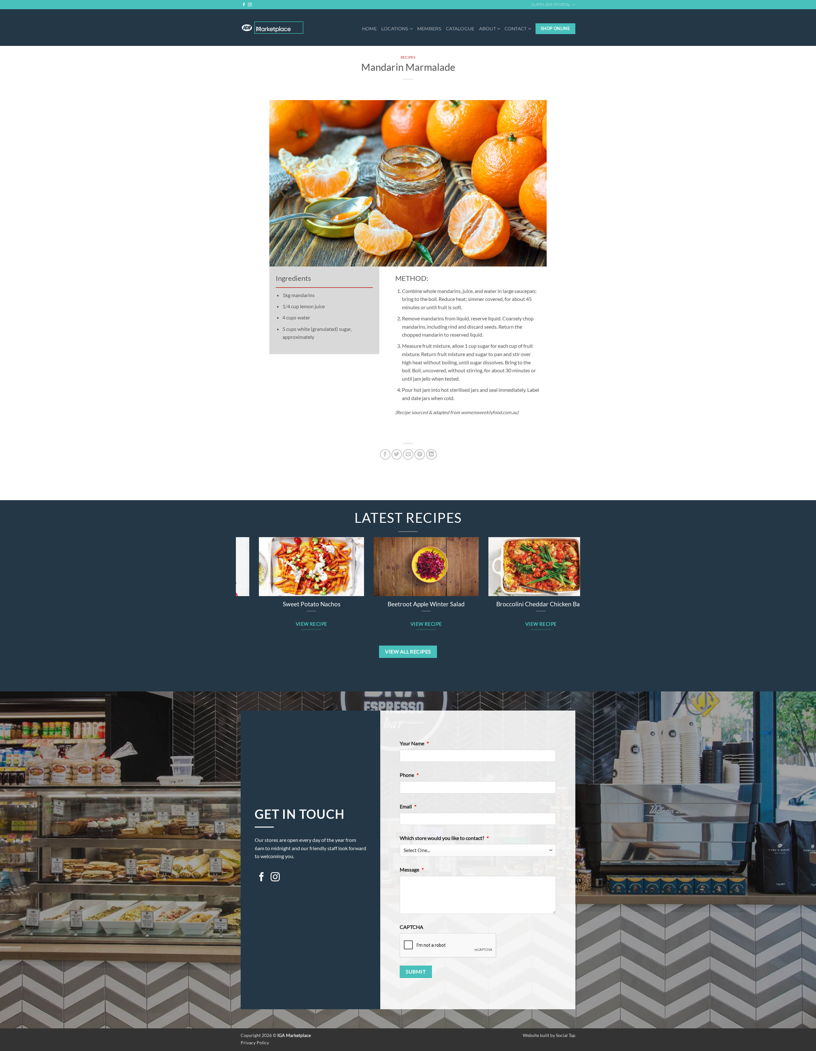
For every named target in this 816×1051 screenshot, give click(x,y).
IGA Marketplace (294, 1035)
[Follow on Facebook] (244, 5)
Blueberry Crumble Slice (408, 604)
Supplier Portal (551, 4)
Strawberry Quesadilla (522, 604)
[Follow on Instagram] (250, 5)
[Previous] (232, 574)
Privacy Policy (255, 1042)
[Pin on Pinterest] (419, 454)
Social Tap (565, 1035)
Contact (516, 29)
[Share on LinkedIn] (431, 454)
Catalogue (460, 29)
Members (429, 29)
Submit (416, 971)
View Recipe (293, 624)
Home (369, 29)
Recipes (408, 57)
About (487, 29)
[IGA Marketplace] (272, 27)
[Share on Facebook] (385, 454)
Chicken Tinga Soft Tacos (293, 604)
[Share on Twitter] (396, 454)
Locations (395, 29)
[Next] (583, 574)
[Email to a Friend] (408, 454)
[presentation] (448, 945)
